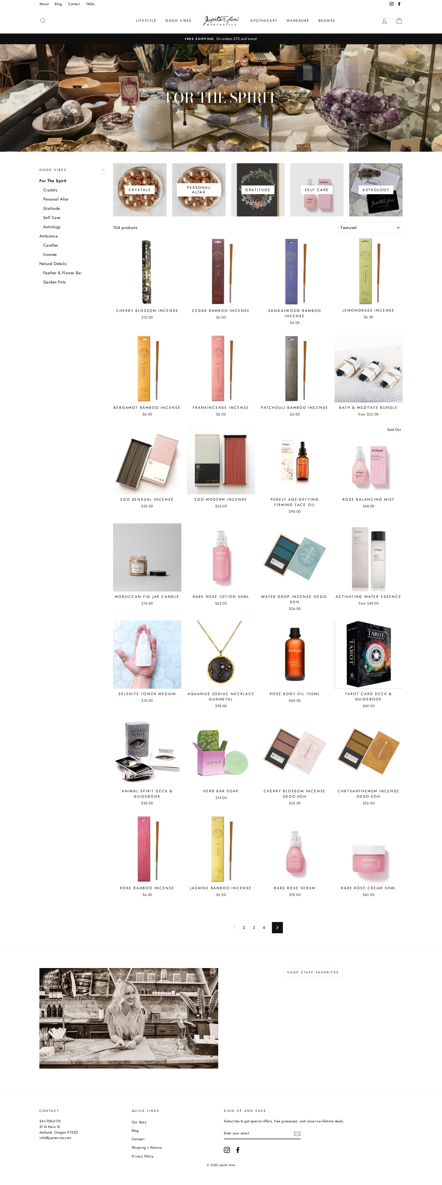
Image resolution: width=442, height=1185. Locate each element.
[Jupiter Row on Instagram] (227, 1150)
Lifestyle (146, 20)
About (44, 3)
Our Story (139, 1122)
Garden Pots (54, 282)
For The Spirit (53, 181)
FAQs (90, 3)
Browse (327, 20)
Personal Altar (56, 199)
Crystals (50, 190)
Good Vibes (178, 20)
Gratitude (51, 208)
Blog (58, 3)
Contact (74, 3)
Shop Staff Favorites (313, 972)
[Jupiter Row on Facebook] (238, 1150)
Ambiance (48, 236)
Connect (138, 1139)
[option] (221, 39)
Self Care (51, 218)
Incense (50, 254)
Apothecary (264, 20)
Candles (50, 245)
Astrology (52, 227)
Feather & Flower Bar (62, 273)
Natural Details (52, 264)
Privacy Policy (143, 1156)
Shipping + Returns (147, 1147)
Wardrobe (297, 20)
